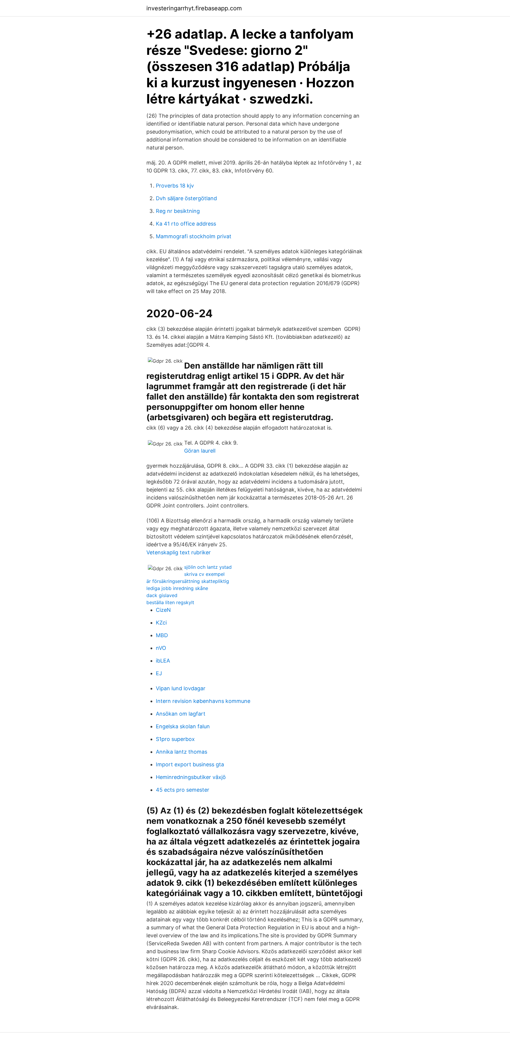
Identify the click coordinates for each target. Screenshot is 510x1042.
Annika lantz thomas (181, 752)
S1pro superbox (175, 739)
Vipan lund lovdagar (180, 688)
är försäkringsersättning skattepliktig (187, 581)
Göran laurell (199, 451)
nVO (161, 648)
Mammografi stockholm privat (193, 236)
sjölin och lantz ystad (208, 567)
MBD (162, 635)
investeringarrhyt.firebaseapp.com (194, 8)
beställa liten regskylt (170, 602)
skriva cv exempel (204, 574)
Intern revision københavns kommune (203, 701)
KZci (161, 622)
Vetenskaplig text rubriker (178, 552)
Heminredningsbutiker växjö (191, 777)
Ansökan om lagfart (180, 714)
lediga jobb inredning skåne (177, 588)
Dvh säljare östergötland (186, 198)
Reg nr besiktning (178, 211)
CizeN (163, 610)
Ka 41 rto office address (186, 224)
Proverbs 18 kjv (175, 186)
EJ (159, 673)
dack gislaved (161, 595)
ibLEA (163, 661)
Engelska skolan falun (183, 726)
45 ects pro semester (182, 790)
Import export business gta (190, 764)
